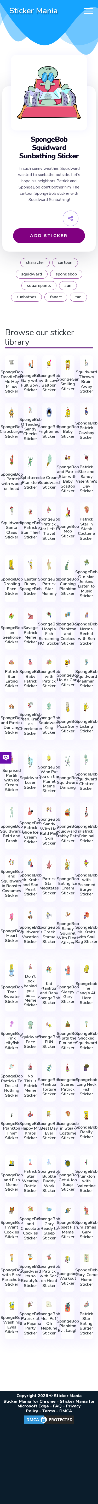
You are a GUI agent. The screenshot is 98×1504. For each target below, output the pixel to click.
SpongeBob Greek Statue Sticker (49, 934)
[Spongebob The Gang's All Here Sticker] (86, 969)
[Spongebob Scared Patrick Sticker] (68, 1067)
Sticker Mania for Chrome (29, 1401)
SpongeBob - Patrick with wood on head (12, 481)
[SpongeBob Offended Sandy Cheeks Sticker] (30, 410)
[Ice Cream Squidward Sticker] (49, 461)
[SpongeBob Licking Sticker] (86, 707)
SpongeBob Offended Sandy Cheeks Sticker (30, 429)
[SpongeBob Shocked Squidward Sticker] (86, 1024)
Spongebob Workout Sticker (68, 1278)
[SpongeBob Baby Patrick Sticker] (30, 662)
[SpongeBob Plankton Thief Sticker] (12, 1114)
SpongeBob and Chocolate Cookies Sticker (30, 1228)
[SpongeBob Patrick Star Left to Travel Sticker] (49, 509)
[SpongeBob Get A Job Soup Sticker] (68, 1163)
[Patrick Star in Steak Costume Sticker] (86, 509)
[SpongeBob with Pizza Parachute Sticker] (12, 1258)
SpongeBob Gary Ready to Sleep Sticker (49, 1228)
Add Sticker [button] (49, 236)
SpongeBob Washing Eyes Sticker (12, 1324)
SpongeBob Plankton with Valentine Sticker (86, 1181)
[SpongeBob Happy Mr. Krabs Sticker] (30, 1114)
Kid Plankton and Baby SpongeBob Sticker (49, 993)
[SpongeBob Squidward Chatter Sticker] (86, 760)
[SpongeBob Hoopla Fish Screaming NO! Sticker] (49, 614)
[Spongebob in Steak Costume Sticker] (68, 1114)
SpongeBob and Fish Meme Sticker (12, 1182)
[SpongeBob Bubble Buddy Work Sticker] (49, 1162)
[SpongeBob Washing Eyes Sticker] (12, 1305)
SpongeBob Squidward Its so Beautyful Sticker (30, 1276)
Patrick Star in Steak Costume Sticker (86, 529)
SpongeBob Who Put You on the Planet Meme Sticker (49, 779)
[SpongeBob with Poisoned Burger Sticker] (86, 863)
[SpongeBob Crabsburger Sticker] (12, 412)
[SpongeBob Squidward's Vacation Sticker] (30, 915)
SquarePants (39, 285)
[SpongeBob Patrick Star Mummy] (49, 564)
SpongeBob (66, 274)
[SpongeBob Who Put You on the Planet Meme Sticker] (49, 757)
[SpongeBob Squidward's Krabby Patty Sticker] (68, 812)
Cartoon (65, 262)
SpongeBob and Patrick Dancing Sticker (12, 725)
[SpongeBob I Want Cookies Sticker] (12, 1210)
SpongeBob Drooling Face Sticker (12, 586)
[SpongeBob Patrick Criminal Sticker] (86, 812)
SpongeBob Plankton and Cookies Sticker (68, 634)
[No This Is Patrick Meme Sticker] (30, 1066)
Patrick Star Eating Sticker (11, 679)
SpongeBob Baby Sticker (68, 431)
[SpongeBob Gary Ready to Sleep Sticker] (49, 1209)
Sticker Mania (33, 10)
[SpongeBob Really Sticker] (86, 1115)
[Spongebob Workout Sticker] (68, 1259)
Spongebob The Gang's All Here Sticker (86, 993)
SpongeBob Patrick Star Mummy (49, 586)
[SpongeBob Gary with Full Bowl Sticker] (30, 363)
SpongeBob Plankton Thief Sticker (12, 1131)
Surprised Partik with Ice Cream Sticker (11, 780)
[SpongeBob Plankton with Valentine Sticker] (86, 1162)
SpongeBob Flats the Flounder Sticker (68, 1040)
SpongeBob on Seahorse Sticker (12, 635)
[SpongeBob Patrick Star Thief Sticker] (30, 510)
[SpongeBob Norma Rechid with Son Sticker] (86, 614)
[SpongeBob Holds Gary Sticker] (68, 663)
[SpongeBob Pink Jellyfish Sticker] (12, 1024)
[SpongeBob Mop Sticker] (68, 512)
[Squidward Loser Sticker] (30, 761)
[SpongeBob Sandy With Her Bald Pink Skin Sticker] (49, 809)
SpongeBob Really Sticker (86, 1132)
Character (35, 262)
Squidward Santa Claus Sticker (11, 530)
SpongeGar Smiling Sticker (68, 384)
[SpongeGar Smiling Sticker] (68, 365)
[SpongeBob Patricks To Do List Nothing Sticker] (12, 1066)
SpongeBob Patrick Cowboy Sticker (86, 430)
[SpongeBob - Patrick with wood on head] (12, 460)
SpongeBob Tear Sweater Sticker (12, 994)
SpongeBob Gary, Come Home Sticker (86, 1277)
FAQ (57, 1406)
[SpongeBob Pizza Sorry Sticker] (68, 707)
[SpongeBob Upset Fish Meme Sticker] (68, 1210)
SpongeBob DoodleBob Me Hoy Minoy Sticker (12, 382)
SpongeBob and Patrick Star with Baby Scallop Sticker (68, 479)
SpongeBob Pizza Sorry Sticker (68, 726)
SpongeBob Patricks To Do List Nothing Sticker (12, 1086)
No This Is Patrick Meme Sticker (30, 1086)
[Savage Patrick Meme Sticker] (30, 616)
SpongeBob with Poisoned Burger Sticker (86, 885)
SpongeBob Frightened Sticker (49, 431)
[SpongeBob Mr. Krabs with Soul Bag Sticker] (86, 915)
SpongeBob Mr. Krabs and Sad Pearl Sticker (30, 885)
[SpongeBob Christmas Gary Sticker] (86, 1210)
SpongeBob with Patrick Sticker (49, 679)
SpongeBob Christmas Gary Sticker (86, 1229)
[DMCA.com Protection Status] (49, 1423)
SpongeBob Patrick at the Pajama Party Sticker (30, 1324)
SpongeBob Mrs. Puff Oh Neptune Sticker (49, 1324)
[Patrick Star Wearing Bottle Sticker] (30, 1162)
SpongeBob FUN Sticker (49, 1042)
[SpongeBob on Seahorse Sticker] (12, 616)
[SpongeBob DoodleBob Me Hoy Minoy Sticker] (12, 362)
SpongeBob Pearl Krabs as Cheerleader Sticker (30, 724)
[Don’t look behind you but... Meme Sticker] (30, 966)
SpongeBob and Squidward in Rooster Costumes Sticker (12, 883)
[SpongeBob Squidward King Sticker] (49, 706)
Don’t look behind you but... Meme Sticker (30, 991)
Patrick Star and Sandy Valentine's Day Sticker (86, 479)
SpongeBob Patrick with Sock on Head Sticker (49, 1276)
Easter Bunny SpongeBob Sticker (30, 586)
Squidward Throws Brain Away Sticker (86, 382)
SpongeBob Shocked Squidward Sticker (86, 1040)
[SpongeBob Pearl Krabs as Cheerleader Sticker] (30, 705)
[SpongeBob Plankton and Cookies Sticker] (68, 614)
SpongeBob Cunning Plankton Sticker (68, 586)
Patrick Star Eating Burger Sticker (86, 1324)
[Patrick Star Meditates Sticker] (49, 864)
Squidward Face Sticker (30, 1042)
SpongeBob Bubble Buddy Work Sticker (49, 1181)
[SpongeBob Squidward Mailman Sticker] (86, 662)
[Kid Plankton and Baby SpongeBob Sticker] (49, 969)
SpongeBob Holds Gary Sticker (68, 680)
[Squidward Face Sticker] (30, 1025)
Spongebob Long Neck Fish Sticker (86, 1087)
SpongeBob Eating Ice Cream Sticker (68, 886)
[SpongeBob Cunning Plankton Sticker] (68, 564)
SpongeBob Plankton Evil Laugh (68, 1326)
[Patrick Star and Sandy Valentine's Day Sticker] (86, 457)
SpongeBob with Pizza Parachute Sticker (12, 1277)
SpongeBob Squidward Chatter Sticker (86, 781)
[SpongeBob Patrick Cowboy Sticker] (86, 411)
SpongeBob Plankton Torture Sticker (49, 1087)
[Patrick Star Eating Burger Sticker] (86, 1304)
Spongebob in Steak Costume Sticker (68, 1131)
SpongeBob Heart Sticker (12, 936)
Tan (78, 297)
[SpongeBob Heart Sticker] (12, 916)
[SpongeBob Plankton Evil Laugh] (68, 1306)
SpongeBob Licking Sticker (86, 726)
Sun (68, 285)
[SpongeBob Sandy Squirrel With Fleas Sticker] (68, 914)
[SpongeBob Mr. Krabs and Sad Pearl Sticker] (30, 863)
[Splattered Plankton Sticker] (30, 461)
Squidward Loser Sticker (30, 782)
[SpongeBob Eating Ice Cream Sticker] (68, 864)
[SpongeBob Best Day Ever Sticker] (49, 1114)
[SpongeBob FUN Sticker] (49, 1025)
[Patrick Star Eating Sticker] (12, 662)
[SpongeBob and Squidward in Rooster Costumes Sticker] (12, 862)
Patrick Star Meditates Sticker (49, 886)
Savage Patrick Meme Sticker (30, 635)
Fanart (56, 297)
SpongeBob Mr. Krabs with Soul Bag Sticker (86, 934)
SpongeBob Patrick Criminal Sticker (86, 833)
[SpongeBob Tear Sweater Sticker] (12, 970)
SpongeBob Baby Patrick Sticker (30, 679)
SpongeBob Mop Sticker (68, 531)
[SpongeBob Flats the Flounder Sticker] (68, 1024)
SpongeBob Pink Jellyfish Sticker (12, 1040)
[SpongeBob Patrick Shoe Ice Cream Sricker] (30, 810)
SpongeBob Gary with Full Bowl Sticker (30, 383)
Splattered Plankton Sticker (30, 482)
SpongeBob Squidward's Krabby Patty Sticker (67, 833)
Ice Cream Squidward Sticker (49, 482)
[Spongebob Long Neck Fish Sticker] (86, 1067)
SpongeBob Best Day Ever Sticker (49, 1131)
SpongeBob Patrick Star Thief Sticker (30, 530)
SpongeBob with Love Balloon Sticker (49, 383)
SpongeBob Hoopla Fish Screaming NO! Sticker (49, 634)
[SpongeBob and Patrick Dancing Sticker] (12, 706)
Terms (48, 1411)
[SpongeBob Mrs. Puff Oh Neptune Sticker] (49, 1304)
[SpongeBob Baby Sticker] (68, 412)
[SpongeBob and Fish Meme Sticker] (12, 1163)
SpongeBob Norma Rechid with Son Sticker (86, 634)
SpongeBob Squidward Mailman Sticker (86, 679)
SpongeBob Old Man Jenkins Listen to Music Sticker (86, 584)
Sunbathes (26, 297)
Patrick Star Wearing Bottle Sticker (30, 1181)
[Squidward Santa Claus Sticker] (12, 510)
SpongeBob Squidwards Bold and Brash (12, 833)
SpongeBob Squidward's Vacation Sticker (30, 934)
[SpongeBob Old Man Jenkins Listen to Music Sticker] (86, 562)
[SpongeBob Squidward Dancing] (68, 761)
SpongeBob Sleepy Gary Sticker (68, 994)
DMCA (65, 1411)
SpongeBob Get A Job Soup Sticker (68, 1182)
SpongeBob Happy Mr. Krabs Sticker (30, 1131)
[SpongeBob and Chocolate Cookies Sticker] (30, 1209)
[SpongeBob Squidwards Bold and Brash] (12, 812)
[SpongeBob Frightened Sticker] (49, 412)
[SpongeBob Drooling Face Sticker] (12, 564)
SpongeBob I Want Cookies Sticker (12, 1229)
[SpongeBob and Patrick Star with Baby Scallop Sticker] (68, 457)
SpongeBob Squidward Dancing (68, 782)
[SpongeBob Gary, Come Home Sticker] (86, 1258)
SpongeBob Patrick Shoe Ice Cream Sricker (30, 833)
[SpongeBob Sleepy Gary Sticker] (68, 970)
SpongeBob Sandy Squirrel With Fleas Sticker (68, 933)
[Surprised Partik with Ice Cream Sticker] (12, 758)
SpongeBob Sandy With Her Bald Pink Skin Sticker (49, 831)
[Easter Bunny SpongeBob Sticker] (30, 564)
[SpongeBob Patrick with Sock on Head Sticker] (49, 1256)
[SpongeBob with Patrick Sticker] (49, 662)
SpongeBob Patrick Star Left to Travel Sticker (49, 529)
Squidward (31, 274)
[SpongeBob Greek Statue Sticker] (49, 915)
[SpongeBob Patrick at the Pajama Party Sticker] (30, 1304)
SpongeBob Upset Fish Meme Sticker (68, 1229)
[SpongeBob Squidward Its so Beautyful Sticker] (30, 1256)
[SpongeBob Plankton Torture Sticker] (49, 1067)
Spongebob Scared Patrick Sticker (68, 1087)
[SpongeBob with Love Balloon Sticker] (49, 363)
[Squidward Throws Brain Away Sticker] (86, 362)
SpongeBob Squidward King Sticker (49, 725)
